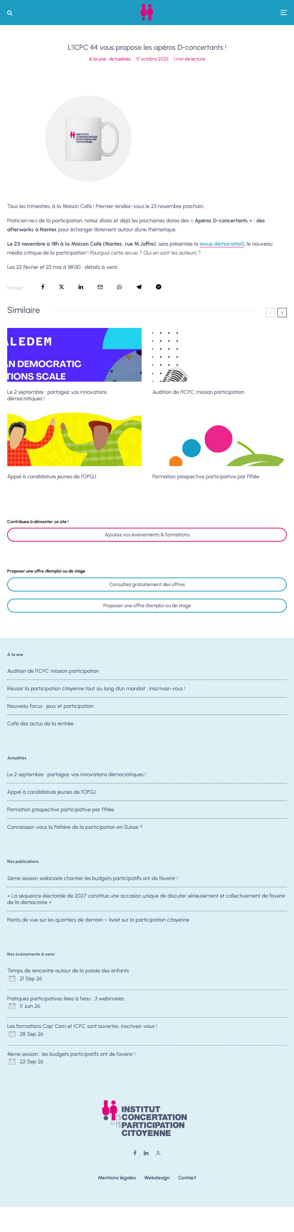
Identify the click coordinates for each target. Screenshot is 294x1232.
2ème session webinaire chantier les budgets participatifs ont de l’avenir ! (92, 878)
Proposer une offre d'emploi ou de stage (147, 606)
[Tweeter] (61, 287)
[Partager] (42, 287)
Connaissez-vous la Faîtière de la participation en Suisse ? (75, 827)
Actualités (120, 59)
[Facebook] (135, 1153)
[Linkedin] (146, 1153)
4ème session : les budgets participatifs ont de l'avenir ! (71, 1054)
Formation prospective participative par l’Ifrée (205, 476)
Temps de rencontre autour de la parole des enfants (68, 970)
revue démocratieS (222, 244)
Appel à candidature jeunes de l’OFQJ (51, 476)
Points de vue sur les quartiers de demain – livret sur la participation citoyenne (98, 920)
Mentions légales (117, 1178)
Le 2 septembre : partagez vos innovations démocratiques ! (57, 395)
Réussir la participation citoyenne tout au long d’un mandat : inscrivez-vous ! (96, 688)
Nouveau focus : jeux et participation (50, 706)
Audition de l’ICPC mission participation (198, 392)
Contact (187, 1178)
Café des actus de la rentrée (40, 723)
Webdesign (157, 1178)
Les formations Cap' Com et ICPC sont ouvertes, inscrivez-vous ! (82, 1026)
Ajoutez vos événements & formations (147, 535)
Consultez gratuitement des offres (147, 584)
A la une (97, 59)
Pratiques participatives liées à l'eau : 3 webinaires (65, 998)
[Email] (100, 287)
